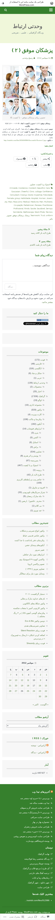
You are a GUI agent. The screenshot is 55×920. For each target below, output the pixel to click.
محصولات (37, 387)
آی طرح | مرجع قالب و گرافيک (36, 868)
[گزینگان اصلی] (51, 10)
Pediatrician (29, 205)
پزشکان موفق (18, 215)
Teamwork (35, 215)
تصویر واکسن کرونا (36, 564)
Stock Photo (40, 212)
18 (28, 685)
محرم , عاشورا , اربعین (32, 501)
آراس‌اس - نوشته (38, 745)
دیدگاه (10, 286)
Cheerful (25, 191)
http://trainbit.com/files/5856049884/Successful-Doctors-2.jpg (25, 140)
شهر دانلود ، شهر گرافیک (38, 882)
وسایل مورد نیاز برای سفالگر (31, 573)
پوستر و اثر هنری (31, 456)
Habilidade (25, 198)
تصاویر (32, 184)
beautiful (41, 188)
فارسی (38, 364)
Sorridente (17, 212)
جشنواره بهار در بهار (40, 822)
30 (40, 696)
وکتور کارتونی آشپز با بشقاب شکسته (29, 608)
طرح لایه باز (36, 474)
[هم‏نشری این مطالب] (52, 791)
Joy (5, 202)
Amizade (13, 188)
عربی (39, 378)
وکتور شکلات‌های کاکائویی (34, 603)
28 (10, 691)
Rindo (26, 208)
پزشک (27, 215)
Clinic (31, 191)
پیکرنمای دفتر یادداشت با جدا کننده (29, 540)
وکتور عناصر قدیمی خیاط (33, 535)
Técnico (49, 212)
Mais (10, 202)
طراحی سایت (43, 887)
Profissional (18, 208)
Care (48, 188)
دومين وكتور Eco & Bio (35, 621)
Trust (43, 215)
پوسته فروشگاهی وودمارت (37, 841)
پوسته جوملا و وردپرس (39, 863)
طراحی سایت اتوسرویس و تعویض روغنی (31, 836)
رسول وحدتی (27, 58)
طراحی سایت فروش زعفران (36, 827)
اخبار (40, 391)
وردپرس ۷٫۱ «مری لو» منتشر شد (34, 798)
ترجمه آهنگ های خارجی (39, 873)
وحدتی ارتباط (27, 26)
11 (28, 680)
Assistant (32, 188)
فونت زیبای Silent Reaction (33, 630)
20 (16, 685)
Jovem (49, 198)
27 (16, 691)
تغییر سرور (39, 550)
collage (38, 191)
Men (41, 202)
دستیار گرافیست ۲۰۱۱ (35, 594)
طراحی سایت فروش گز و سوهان (34, 808)
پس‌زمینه (34, 460)
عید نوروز (38, 510)
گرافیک (42, 396)
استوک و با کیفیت (43, 184)
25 (28, 691)
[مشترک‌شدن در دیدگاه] (47, 752)
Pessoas (38, 205)
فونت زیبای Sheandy (36, 643)
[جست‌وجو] (5, 10)
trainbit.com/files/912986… (37, 900)
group (17, 198)
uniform (49, 215)
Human (42, 198)
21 (10, 685)
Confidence (47, 191)
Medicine (35, 202)
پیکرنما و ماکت (35, 419)
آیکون (39, 424)
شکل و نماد (37, 373)
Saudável (41, 208)
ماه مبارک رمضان (34, 496)
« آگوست (44, 704)
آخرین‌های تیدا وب (41, 791)
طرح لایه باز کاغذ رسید (41, 231)
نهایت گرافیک (43, 854)
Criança (23, 195)
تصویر (9, 215)
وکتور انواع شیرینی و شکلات (32, 531)
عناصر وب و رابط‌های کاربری (29, 479)
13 (16, 680)
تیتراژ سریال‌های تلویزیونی (33, 492)
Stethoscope (28, 212)
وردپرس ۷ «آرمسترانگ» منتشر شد (34, 812)
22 (46, 691)
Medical (26, 202)
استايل (35, 442)
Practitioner (47, 205)
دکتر (51, 219)
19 (22, 685)
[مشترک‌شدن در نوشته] (47, 745)
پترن (36, 433)
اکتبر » (35, 704)
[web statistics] (42, 320)
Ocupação (18, 205)
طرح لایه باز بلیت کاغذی (40, 243)
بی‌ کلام (38, 506)
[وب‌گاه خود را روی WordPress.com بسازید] (27, 3)
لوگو (40, 400)
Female (10, 198)
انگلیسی (38, 368)
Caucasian (15, 191)
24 (34, 691)
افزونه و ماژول (38, 487)
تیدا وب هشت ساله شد (39, 803)
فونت (42, 360)
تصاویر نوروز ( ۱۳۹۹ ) (35, 569)
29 (46, 696)
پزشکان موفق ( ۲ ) (32, 50)
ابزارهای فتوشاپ (34, 428)
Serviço (49, 208)
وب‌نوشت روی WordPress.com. (36, 912)
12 (22, 680)
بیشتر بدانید (47, 302)
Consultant (14, 195)
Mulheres (48, 202)
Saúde (33, 208)
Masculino (17, 202)
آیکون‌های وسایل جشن (34, 545)
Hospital (34, 198)
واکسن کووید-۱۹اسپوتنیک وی (31, 559)
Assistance (23, 188)
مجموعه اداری (35, 405)
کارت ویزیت (36, 414)
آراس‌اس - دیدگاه (38, 752)
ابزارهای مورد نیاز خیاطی (33, 554)
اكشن (35, 437)
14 (10, 680)
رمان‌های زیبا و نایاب (40, 878)
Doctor (30, 195)
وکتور (39, 410)
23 (40, 691)
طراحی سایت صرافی (40, 817)
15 (46, 685)
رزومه (39, 470)
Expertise (38, 195)
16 (40, 685)
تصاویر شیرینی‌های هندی (34, 626)
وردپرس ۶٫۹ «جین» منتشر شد (36, 831)
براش (35, 447)
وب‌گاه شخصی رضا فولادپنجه (36, 859)
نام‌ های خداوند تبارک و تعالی (33, 599)
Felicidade (47, 195)
